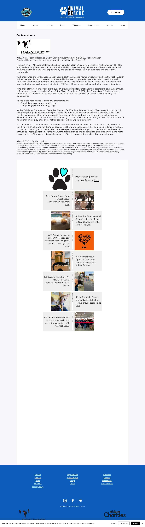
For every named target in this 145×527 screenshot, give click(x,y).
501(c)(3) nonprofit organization (72, 17)
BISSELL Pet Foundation (34, 141)
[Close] (142, 523)
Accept (135, 523)
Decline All (124, 523)
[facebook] (72, 500)
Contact (38, 478)
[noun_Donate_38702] (80, 500)
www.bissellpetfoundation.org (99, 134)
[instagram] (65, 500)
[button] (35, 25)
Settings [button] (113, 523)
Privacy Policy (89, 523)
